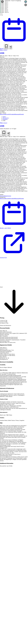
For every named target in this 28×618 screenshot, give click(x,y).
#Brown (6, 114)
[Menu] (2, 1)
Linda (2, 53)
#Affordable (11, 114)
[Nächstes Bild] (1, 13)
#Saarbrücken (7, 196)
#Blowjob (2, 114)
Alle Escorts (6, 118)
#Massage (16, 114)
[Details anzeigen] (0, 135)
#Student (21, 114)
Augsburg (5, 119)
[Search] (25, 5)
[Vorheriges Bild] (0, 13)
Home (4, 116)
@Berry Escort (3, 50)
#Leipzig (2, 196)
